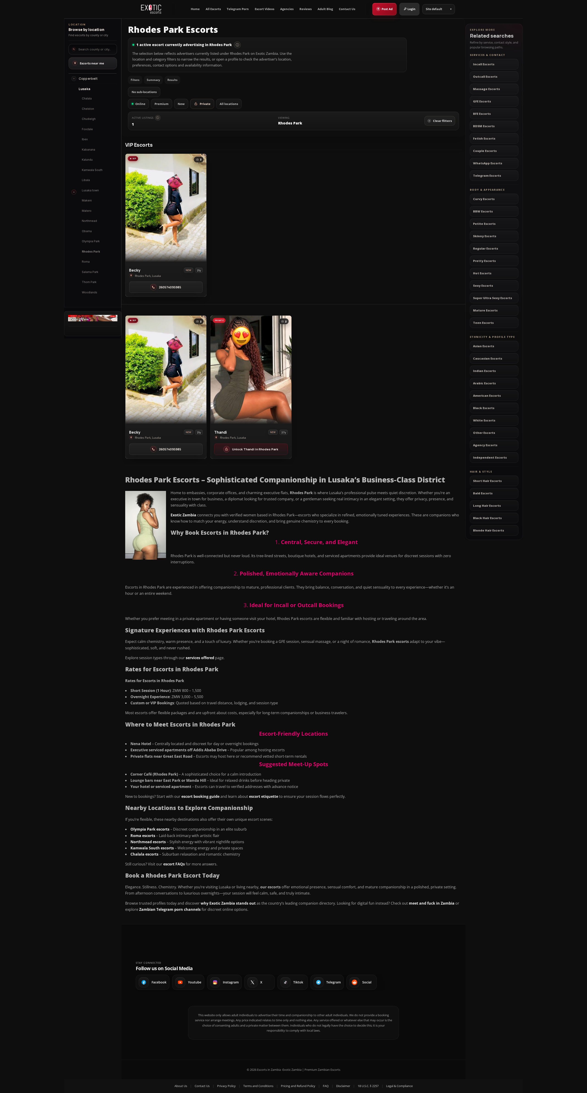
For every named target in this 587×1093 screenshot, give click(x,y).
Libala (86, 180)
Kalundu (87, 159)
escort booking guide (200, 796)
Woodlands (89, 292)
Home (195, 9)
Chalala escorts (144, 854)
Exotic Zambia (183, 515)
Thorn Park (89, 282)
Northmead (89, 221)
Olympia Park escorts (149, 829)
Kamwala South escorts (152, 848)
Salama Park (90, 272)
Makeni (87, 200)
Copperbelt (88, 79)
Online (140, 104)
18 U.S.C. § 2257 (368, 1086)
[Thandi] (250, 370)
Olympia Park (91, 241)
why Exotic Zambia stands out (228, 903)
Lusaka (84, 89)
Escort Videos (264, 9)
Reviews (305, 9)
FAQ (326, 1086)
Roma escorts (142, 835)
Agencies (287, 9)
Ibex (85, 139)
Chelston (88, 108)
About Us (180, 1086)
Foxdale (87, 129)
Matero (86, 210)
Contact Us (347, 9)
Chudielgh (89, 119)
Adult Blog (325, 9)
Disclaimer (343, 1086)
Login (411, 9)
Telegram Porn (238, 9)
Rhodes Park (91, 251)
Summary (153, 80)
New (181, 104)
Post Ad (385, 8)
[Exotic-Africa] (92, 319)
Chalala (87, 98)
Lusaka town (90, 190)
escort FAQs (174, 864)
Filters (135, 80)
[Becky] (165, 208)
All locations (229, 104)
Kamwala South (92, 169)
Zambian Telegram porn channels (170, 909)
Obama (87, 231)
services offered (200, 657)
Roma (86, 261)
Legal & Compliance (399, 1086)
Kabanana (88, 149)
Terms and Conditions (258, 1086)
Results (172, 80)
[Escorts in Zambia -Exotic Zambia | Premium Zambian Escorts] (151, 9)
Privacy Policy (226, 1086)
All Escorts (213, 9)
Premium (162, 104)
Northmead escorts (148, 841)
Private (205, 104)
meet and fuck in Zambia (431, 903)
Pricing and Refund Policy (298, 1086)
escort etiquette (263, 796)
